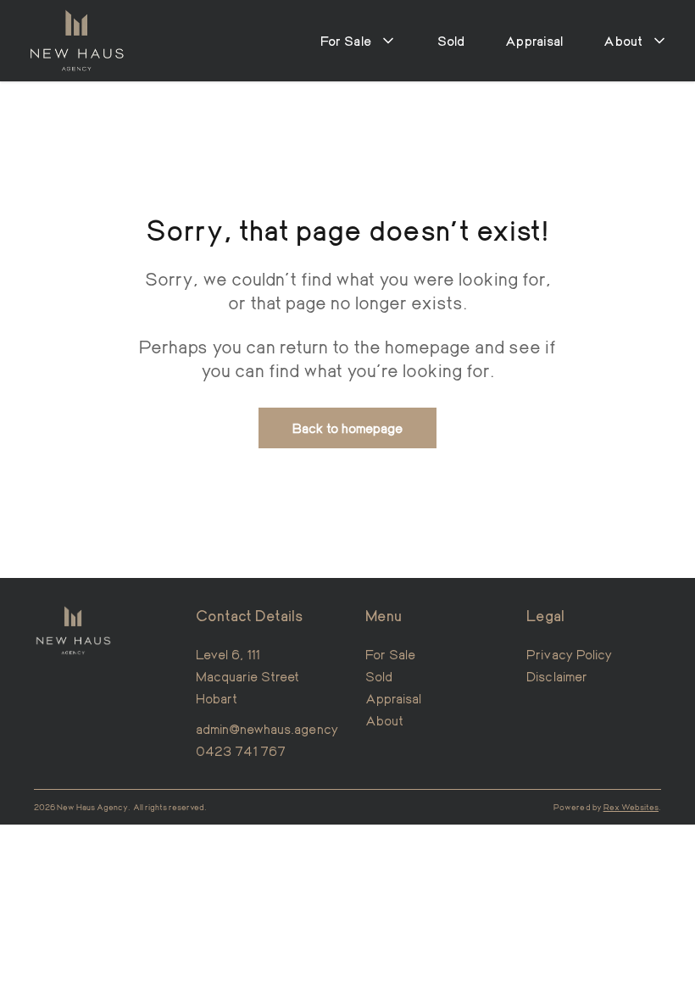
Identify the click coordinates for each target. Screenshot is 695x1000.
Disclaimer (556, 676)
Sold (451, 40)
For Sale (390, 654)
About (384, 720)
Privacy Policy (569, 654)
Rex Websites (631, 807)
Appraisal (534, 40)
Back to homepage (347, 427)
